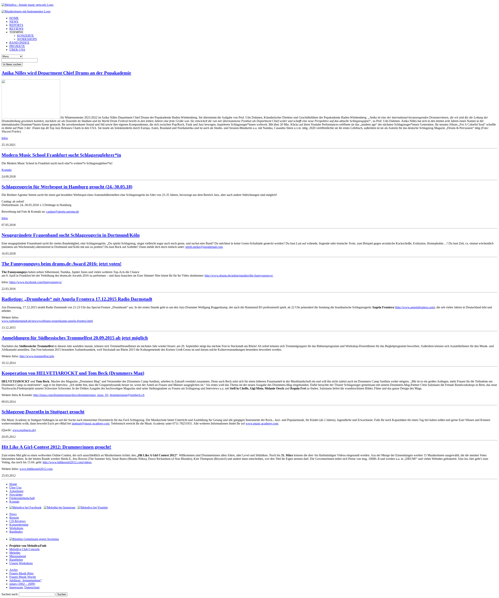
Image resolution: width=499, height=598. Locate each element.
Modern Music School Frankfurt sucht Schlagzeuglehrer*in (61, 154)
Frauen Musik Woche (22, 577)
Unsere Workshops (21, 563)
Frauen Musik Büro (21, 573)
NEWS (13, 21)
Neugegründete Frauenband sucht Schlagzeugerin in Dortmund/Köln (71, 235)
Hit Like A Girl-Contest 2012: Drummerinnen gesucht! (56, 446)
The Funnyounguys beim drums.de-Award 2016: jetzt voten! (61, 263)
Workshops (16, 528)
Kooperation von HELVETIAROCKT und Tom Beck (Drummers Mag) (73, 373)
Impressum (16, 587)
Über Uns (15, 487)
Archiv (13, 569)
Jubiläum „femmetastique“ (25, 580)
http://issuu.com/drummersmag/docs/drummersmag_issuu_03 (70, 395)
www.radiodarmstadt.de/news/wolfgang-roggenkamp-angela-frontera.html (47, 321)
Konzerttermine (18, 524)
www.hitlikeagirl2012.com (35, 469)
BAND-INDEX (19, 42)
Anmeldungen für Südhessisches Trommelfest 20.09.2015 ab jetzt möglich (75, 337)
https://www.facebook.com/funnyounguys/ (35, 282)
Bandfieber (16, 559)
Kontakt (7, 170)
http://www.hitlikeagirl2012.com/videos (67, 462)
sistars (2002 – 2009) (22, 584)
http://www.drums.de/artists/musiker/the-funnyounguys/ (239, 275)
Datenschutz (32, 587)
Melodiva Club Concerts (24, 549)
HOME (14, 18)
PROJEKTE (17, 46)
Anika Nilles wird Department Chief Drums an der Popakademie (66, 72)
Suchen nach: (10, 594)
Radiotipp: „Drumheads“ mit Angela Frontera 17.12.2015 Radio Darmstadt (77, 299)
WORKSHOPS (27, 39)
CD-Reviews (17, 521)
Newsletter (16, 494)
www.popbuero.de (23, 430)
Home (13, 484)
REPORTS (16, 25)
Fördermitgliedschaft (22, 498)
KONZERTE (25, 35)
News (13, 514)
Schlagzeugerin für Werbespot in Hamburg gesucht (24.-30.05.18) (67, 186)
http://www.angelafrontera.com (415, 307)
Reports (14, 517)
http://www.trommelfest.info (36, 356)
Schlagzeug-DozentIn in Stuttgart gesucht (43, 411)
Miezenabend (17, 556)
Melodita (14, 552)
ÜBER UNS (17, 49)
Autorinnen (16, 491)
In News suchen (12, 64)
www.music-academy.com (262, 423)
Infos (5, 138)
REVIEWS (16, 28)
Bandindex (16, 531)
